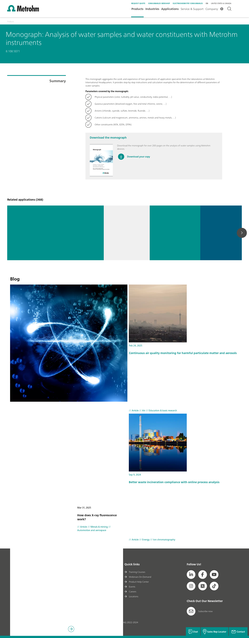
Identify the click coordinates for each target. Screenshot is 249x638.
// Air (142, 410)
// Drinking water (67, 247)
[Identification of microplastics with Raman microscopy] (30, 233)
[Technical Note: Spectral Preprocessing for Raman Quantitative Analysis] (223, 233)
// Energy (158, 254)
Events (132, 586)
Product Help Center (139, 581)
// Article (82, 527)
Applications (170, 8)
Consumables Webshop (159, 3)
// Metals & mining (97, 527)
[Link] (71, 629)
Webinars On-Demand (140, 577)
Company (211, 8)
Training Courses (137, 572)
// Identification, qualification (71, 250)
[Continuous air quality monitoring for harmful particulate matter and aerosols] (187, 313)
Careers (132, 591)
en (207, 3)
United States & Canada (221, 3)
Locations (133, 596)
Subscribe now (205, 611)
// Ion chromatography (162, 540)
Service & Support (192, 8)
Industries (152, 8)
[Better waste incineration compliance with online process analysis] (187, 442)
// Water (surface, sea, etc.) (70, 254)
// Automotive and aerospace (94, 528)
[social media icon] (191, 574)
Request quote (138, 3)
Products (137, 8)
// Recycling (161, 247)
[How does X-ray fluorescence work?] (68, 343)
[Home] (23, 11)
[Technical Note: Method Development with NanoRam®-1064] (127, 233)
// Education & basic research (168, 250)
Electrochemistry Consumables (188, 3)
